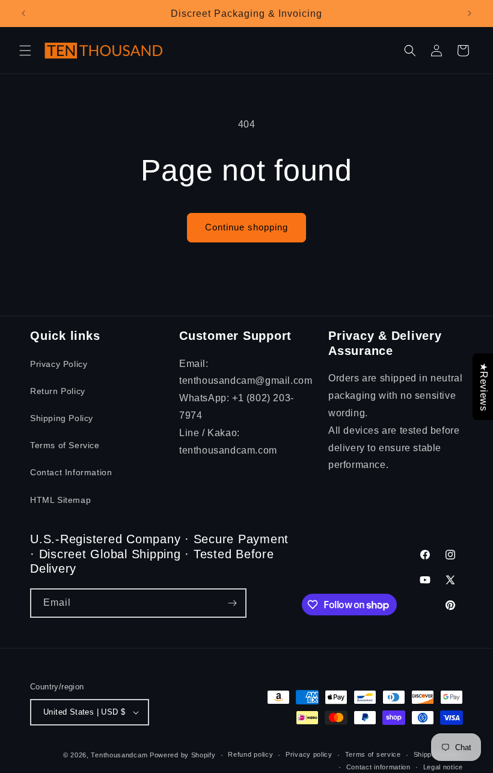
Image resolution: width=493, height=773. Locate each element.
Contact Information (71, 472)
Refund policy (250, 754)
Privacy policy (309, 754)
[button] (25, 50)
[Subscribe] (232, 603)
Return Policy (57, 391)
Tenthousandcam (119, 755)
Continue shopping (246, 227)
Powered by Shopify (183, 755)
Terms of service (373, 754)
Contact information (378, 767)
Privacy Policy (58, 364)
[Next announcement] (469, 13)
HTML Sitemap (60, 500)
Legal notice (443, 767)
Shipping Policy (61, 418)
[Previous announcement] (23, 13)
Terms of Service (65, 445)
